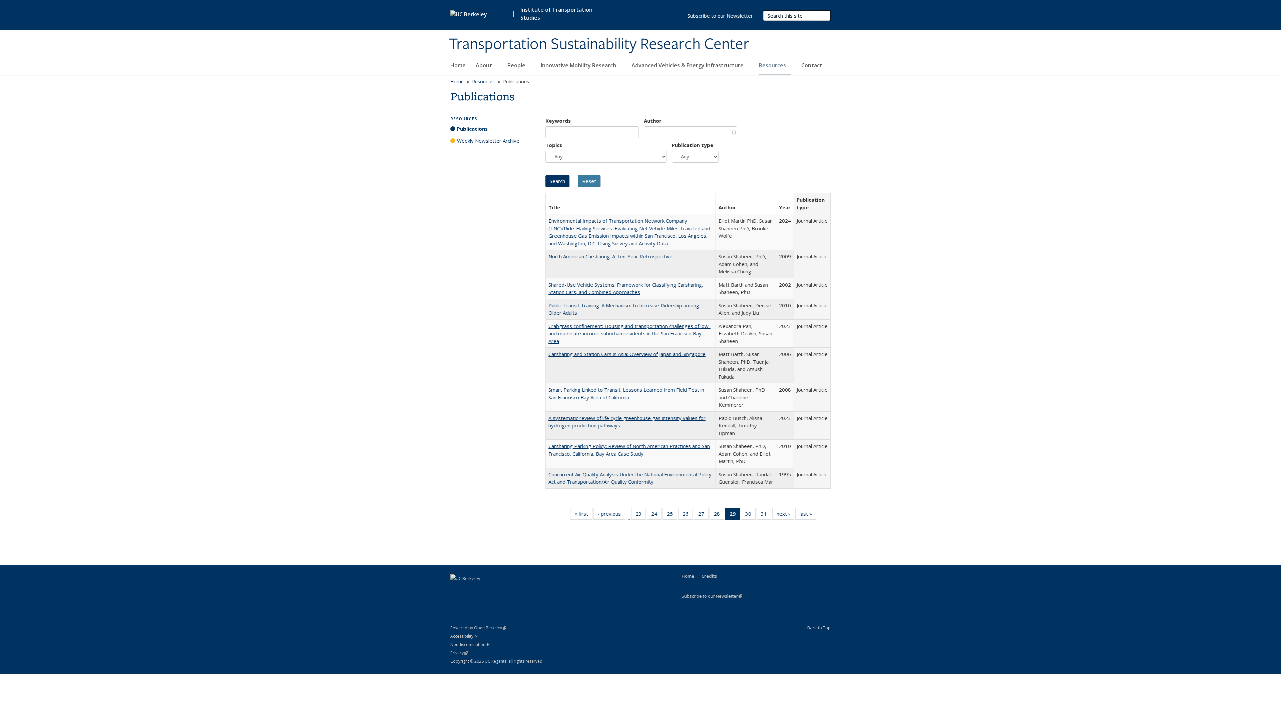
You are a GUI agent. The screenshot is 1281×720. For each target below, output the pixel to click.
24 (656, 515)
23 (640, 515)
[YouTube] (482, 589)
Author (653, 120)
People (517, 65)
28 (719, 515)
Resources (773, 65)
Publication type (692, 145)
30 (750, 515)
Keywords (558, 120)
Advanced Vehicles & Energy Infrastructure (688, 65)
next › (785, 515)
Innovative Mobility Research (579, 65)
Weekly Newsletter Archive (488, 140)
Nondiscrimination (469, 644)
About (484, 65)
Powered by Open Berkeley (478, 628)
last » (808, 515)
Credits (709, 576)
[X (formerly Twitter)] (456, 589)
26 (688, 515)
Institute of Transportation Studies (556, 13)
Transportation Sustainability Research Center (599, 44)
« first (583, 515)
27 (703, 515)
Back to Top (819, 628)
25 (672, 515)
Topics (553, 145)
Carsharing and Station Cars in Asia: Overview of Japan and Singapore (627, 354)
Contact (811, 65)
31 (766, 515)
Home (458, 65)
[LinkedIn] (469, 589)
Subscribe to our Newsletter (720, 15)
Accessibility (463, 636)
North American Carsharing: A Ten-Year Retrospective (610, 256)
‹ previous (611, 515)
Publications (472, 128)
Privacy (459, 653)
